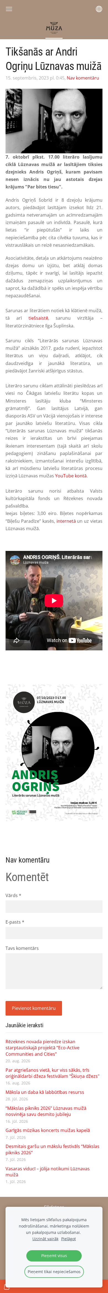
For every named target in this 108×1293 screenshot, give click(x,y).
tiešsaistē (38, 318)
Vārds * (13, 895)
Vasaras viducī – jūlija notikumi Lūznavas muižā (48, 1172)
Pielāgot (68, 1238)
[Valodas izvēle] (99, 9)
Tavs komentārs (22, 948)
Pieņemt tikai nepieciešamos (54, 1271)
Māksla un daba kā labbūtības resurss (45, 1092)
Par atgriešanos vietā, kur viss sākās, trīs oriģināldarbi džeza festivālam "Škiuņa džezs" (52, 1073)
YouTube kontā (71, 476)
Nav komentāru (83, 78)
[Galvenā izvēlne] (9, 9)
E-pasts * (15, 922)
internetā (66, 521)
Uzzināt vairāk (45, 1238)
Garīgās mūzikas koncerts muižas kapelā (48, 1130)
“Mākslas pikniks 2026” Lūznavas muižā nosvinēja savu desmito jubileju (46, 1111)
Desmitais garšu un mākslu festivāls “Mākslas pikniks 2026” (52, 1149)
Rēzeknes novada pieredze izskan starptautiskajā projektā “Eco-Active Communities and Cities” (42, 1048)
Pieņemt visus (54, 1255)
